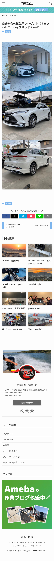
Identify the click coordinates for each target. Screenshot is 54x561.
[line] (32, 411)
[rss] (32, 537)
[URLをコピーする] (48, 216)
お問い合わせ (27, 402)
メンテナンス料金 (11, 456)
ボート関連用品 (10, 450)
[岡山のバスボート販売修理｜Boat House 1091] (27, 3)
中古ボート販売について (14, 462)
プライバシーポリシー (21, 545)
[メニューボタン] (3, 3)
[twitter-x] (22, 411)
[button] (6, 216)
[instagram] (27, 411)
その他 (7, 32)
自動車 (6, 445)
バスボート (8, 433)
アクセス (31, 542)
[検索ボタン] (50, 3)
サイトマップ (36, 545)
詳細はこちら (41, 9)
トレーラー (8, 439)
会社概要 (23, 542)
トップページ (13, 542)
